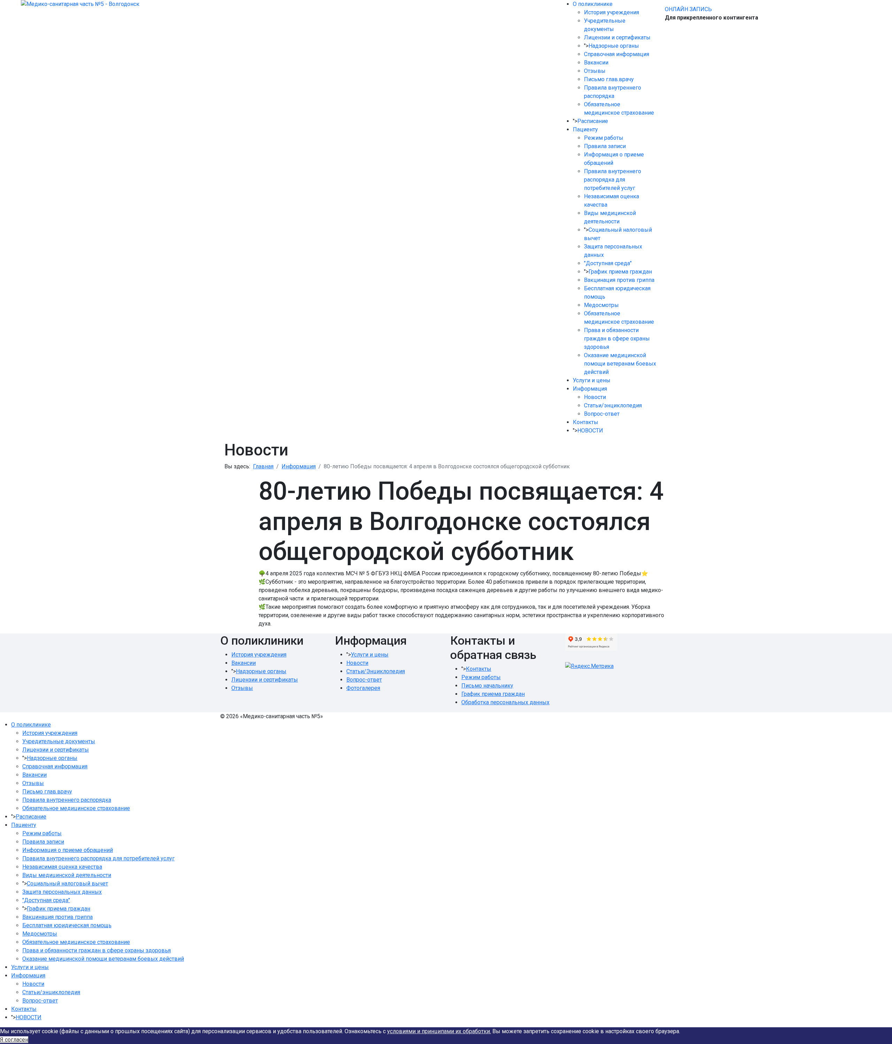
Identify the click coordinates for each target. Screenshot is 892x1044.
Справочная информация (616, 54)
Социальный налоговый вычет (67, 883)
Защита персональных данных (62, 892)
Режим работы (603, 138)
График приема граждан (620, 271)
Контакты (585, 422)
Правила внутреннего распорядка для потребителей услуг (612, 179)
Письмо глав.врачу (609, 79)
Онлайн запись (688, 9)
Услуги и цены (591, 380)
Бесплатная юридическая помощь (67, 925)
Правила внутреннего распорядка (66, 800)
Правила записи (605, 146)
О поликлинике (593, 4)
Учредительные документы (58, 741)
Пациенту (585, 129)
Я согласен (14, 1039)
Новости (595, 397)
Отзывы (595, 71)
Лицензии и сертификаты (617, 37)
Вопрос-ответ (602, 413)
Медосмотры (601, 305)
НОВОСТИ (590, 430)
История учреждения (611, 12)
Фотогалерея (363, 688)
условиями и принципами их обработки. (439, 1031)
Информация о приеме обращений (67, 850)
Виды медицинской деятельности (66, 875)
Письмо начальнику (487, 685)
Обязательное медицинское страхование (76, 808)
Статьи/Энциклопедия (375, 671)
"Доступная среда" (608, 263)
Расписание (592, 121)
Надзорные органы (614, 46)
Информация (590, 388)
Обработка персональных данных (505, 702)
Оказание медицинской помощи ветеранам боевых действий (620, 363)
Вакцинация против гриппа (619, 280)
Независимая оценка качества (62, 866)
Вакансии (596, 62)
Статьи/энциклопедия (613, 405)
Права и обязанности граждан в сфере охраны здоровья (617, 338)
